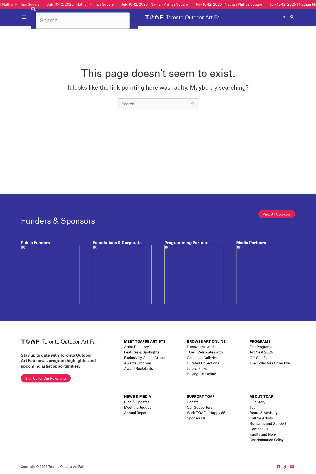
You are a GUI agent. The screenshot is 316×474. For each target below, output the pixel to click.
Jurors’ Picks (197, 368)
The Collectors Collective (270, 363)
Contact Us (259, 429)
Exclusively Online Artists (144, 357)
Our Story (257, 402)
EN (283, 17)
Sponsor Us (196, 418)
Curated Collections (203, 363)
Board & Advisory (264, 412)
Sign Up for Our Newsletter (45, 378)
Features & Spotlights (141, 352)
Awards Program (137, 363)
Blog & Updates (136, 402)
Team (254, 407)
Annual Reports (136, 412)
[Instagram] (292, 467)
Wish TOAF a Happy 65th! (208, 412)
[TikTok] (285, 467)
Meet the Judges (137, 407)
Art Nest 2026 (261, 352)
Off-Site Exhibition (265, 357)
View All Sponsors (277, 214)
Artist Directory (136, 346)
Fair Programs (261, 346)
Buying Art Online (201, 374)
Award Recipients (138, 368)
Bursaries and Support (268, 423)
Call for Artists (261, 418)
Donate (193, 402)
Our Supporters (199, 407)
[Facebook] (278, 467)
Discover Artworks (201, 346)
